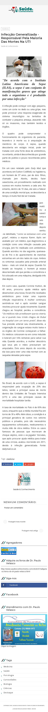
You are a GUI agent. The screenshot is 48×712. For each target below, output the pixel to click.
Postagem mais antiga (30, 531)
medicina (5, 29)
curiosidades (10, 679)
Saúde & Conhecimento (9, 46)
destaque (8, 692)
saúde (7, 671)
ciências (8, 688)
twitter (19, 464)
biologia (8, 684)
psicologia (9, 675)
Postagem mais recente (16, 522)
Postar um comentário (13, 507)
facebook (8, 464)
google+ (30, 464)
